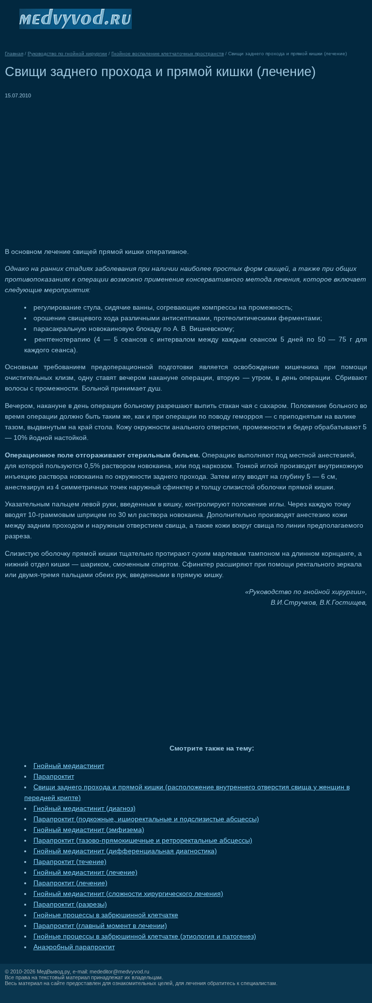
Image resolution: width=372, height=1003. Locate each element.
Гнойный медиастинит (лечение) (85, 872)
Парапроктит (53, 776)
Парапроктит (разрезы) (70, 904)
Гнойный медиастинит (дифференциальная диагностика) (125, 851)
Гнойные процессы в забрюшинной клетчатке (105, 915)
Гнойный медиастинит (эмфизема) (88, 829)
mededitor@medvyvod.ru (119, 971)
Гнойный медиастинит (68, 765)
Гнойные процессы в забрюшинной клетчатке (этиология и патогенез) (144, 936)
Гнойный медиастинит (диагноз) (84, 808)
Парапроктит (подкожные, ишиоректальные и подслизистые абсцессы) (146, 819)
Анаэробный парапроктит (74, 947)
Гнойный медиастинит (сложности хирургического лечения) (128, 893)
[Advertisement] (86, 168)
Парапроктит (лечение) (70, 883)
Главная (14, 53)
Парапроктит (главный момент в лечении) (100, 925)
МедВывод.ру (53, 971)
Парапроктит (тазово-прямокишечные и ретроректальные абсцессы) (142, 840)
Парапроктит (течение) (70, 861)
